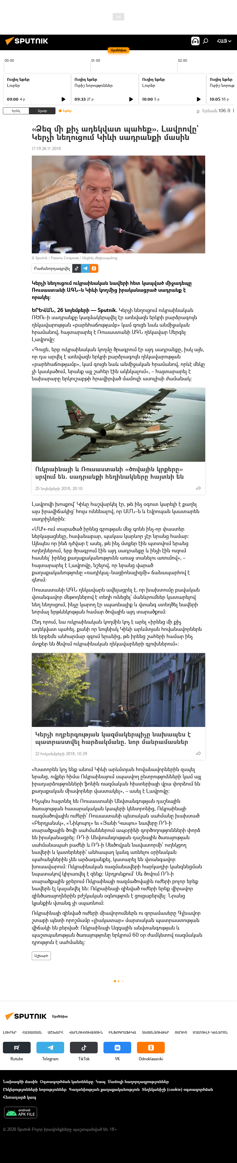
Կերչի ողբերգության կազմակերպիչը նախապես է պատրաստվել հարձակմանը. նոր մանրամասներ (113, 737)
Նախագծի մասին (20, 1081)
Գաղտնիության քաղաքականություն (104, 1089)
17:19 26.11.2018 (46, 148)
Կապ (100, 1081)
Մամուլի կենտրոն (210, 1032)
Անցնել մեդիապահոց (99, 257)
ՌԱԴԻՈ (181, 1032)
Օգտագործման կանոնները (66, 1081)
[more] (198, 488)
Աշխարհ (41, 955)
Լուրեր (13, 85)
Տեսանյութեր (155, 1032)
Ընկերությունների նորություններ (34, 1089)
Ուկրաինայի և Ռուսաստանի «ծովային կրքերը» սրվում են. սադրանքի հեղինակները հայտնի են (109, 472)
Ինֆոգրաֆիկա (122, 1032)
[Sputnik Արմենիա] (28, 45)
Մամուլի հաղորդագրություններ (138, 1081)
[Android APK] (20, 1113)
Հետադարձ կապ (19, 1097)
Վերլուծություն (86, 1032)
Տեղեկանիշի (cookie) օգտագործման (177, 1089)
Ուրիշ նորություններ (94, 85)
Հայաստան (32, 1032)
